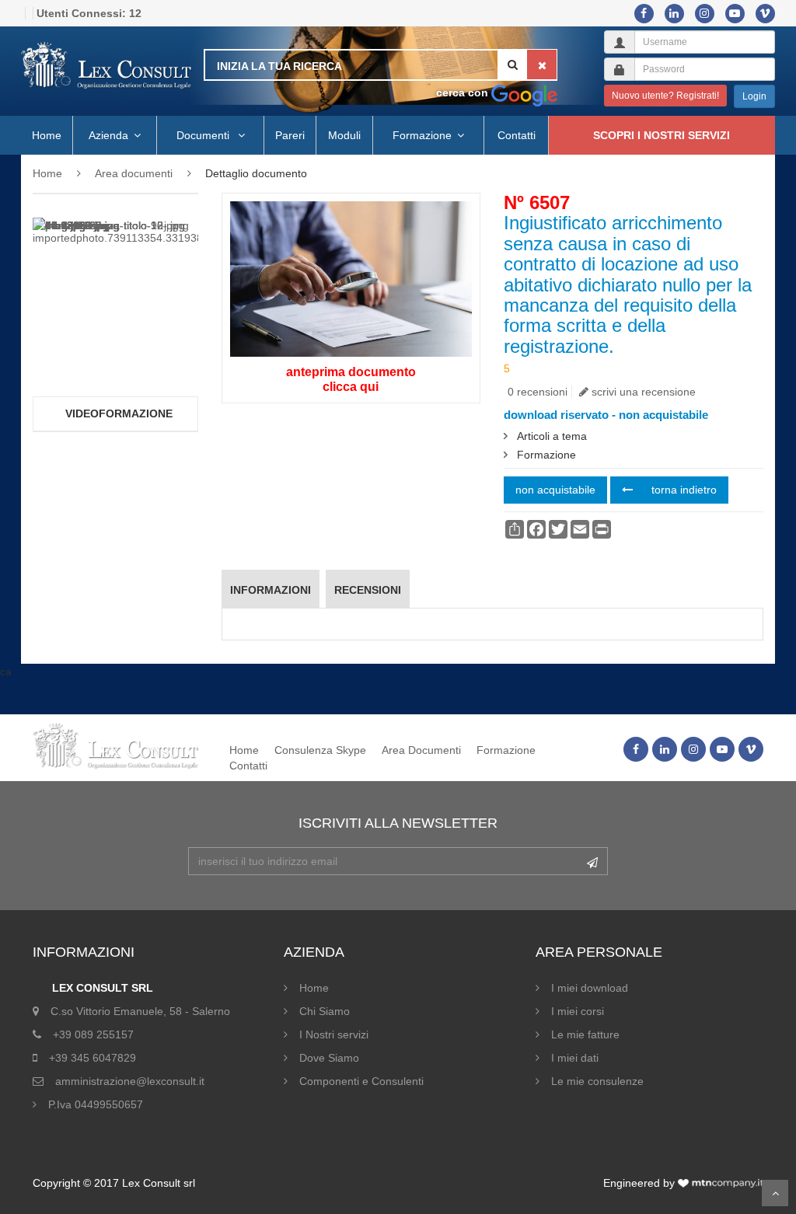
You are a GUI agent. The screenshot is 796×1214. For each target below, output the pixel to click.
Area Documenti (421, 750)
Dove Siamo (329, 1058)
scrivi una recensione (642, 391)
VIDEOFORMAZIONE (119, 413)
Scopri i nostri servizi (661, 135)
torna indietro (682, 489)
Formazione (422, 135)
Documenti (204, 135)
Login (754, 96)
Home (46, 135)
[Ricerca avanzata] (524, 92)
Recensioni (367, 590)
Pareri (290, 135)
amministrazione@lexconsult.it (129, 1081)
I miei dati (575, 1058)
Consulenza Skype (320, 750)
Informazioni (270, 590)
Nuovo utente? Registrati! (665, 95)
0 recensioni (537, 391)
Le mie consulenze (597, 1081)
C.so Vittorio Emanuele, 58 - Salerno (140, 1011)
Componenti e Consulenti (361, 1081)
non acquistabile (555, 489)
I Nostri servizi (333, 1034)
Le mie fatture (585, 1034)
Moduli (344, 135)
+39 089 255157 (93, 1034)
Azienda (108, 135)
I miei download (589, 988)
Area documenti (134, 173)
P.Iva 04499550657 (95, 1104)
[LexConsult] (106, 66)
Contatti (517, 135)
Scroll (775, 1193)
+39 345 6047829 (92, 1058)
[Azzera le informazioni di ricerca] (542, 64)
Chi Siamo (324, 1011)
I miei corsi (577, 1011)
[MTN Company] (720, 1183)
